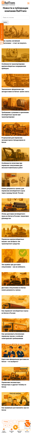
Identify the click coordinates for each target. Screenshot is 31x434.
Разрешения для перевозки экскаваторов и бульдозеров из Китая (13, 140)
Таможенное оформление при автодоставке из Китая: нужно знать (15, 90)
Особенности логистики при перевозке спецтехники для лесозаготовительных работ (12, 165)
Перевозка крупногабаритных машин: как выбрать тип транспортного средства (13, 241)
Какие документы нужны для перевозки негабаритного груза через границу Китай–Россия (13, 191)
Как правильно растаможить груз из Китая (15, 409)
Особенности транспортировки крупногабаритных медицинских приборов (14, 66)
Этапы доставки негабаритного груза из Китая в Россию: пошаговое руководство (15, 216)
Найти (5, 22)
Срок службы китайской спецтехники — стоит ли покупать (14, 42)
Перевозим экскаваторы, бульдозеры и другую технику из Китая (14, 384)
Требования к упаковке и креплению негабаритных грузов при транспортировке (15, 114)
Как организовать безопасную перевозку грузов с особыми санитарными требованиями (13, 336)
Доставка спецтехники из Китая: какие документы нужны (14, 289)
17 (9, 425)
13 (18, 421)
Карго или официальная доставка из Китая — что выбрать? (15, 360)
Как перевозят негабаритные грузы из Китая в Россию (15, 312)
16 (5, 425)
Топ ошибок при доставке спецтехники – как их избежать (13, 266)
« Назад (5, 421)
